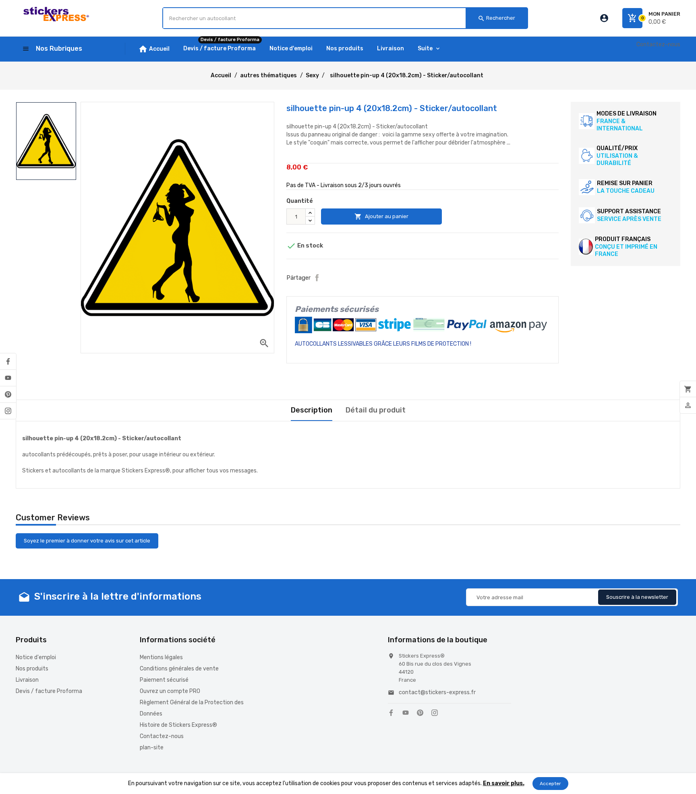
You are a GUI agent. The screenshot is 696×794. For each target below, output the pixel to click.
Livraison (27, 679)
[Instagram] (8, 411)
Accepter (550, 783)
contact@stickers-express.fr (437, 692)
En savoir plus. (503, 783)
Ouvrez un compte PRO (170, 691)
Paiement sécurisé (164, 679)
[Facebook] (8, 361)
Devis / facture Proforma (49, 691)
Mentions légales (161, 657)
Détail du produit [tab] (376, 410)
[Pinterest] (8, 394)
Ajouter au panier (381, 216)
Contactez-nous (658, 44)
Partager (317, 277)
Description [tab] (311, 410)
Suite (425, 48)
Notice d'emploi (36, 657)
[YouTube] (8, 378)
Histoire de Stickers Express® (178, 725)
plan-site (152, 747)
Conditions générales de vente (179, 668)
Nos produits (32, 668)
